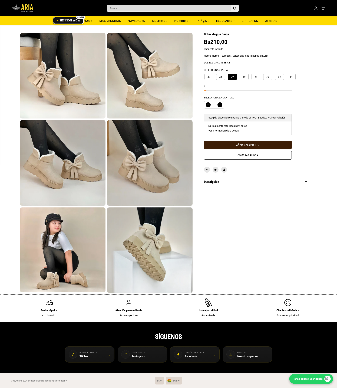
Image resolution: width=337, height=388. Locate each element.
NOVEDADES (136, 21)
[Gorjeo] (216, 170)
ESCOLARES (224, 21)
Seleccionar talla (216, 70)
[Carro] (323, 8)
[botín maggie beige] (62, 75)
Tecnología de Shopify (56, 380)
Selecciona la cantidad (219, 97)
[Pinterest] (224, 170)
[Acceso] (316, 8)
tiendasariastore (36, 380)
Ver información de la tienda (223, 130)
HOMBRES (181, 21)
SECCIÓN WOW (69, 20)
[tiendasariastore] (22, 8)
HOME (88, 21)
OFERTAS (271, 21)
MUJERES (159, 21)
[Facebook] (207, 170)
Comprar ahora (247, 155)
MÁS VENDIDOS (110, 21)
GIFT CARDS (250, 21)
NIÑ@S (202, 21)
